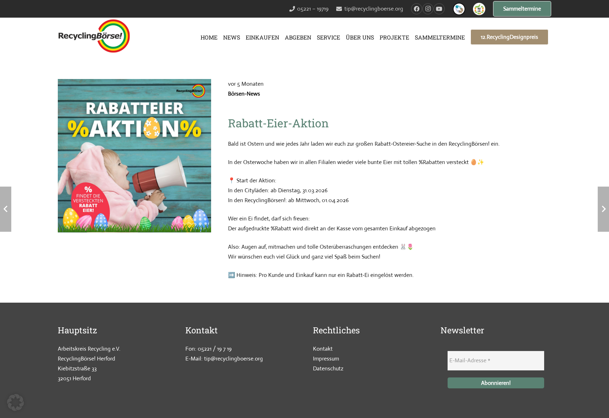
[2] (459, 9)
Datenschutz (328, 368)
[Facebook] (416, 8)
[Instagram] (427, 8)
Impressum (326, 358)
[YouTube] (439, 8)
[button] (15, 402)
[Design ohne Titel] (479, 9)
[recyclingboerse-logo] (96, 37)
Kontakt (323, 348)
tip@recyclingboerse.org (233, 358)
